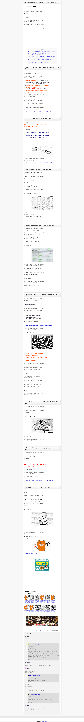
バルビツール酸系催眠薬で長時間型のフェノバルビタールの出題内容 (42, 602)
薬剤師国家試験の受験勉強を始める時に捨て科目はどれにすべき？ (47, 602)
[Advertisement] (42, 39)
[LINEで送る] (29, 6)
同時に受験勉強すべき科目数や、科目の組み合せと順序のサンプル (53, 602)
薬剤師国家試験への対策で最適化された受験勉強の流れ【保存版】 (26, 611)
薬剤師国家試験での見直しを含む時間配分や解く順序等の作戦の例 (42, 611)
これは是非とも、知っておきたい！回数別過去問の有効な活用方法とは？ (41, 59)
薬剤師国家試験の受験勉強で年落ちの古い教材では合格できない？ (53, 611)
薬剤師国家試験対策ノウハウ (56, 630)
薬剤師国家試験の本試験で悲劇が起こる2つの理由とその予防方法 (47, 611)
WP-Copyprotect (45, 721)
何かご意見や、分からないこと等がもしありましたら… (38, 62)
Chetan (42, 721)
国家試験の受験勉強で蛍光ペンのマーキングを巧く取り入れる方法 (42, 56)
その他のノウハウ (48, 630)
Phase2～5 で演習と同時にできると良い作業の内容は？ (38, 53)
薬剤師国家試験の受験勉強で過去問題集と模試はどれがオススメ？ (31, 602)
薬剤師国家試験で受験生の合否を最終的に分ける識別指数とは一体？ (26, 602)
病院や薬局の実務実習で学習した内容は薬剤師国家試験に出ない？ (37, 611)
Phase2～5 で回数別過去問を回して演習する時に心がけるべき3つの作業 (41, 51)
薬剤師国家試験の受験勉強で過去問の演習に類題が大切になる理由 (31, 611)
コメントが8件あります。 (41, 630)
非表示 (43, 49)
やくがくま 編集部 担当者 (34, 644)
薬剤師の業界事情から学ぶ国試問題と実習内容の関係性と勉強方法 (37, 602)
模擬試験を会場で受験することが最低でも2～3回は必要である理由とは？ (41, 57)
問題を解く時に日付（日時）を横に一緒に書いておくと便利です (41, 54)
